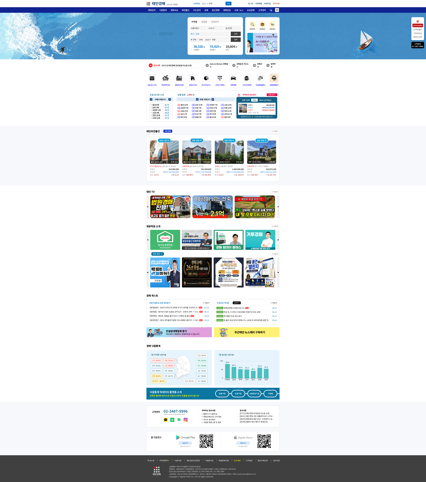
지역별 (194, 21)
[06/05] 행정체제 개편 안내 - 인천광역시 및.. (256, 419)
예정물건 (185, 10)
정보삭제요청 (263, 460)
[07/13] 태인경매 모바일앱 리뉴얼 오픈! (255, 413)
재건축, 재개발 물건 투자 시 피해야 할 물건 (170, 316)
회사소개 (151, 460)
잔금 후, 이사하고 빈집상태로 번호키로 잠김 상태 (238, 312)
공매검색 (215, 21)
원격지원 (276, 3)
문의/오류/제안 (417, 25)
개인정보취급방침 (193, 460)
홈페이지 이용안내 (210, 413)
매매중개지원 (224, 460)
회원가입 (267, 3)
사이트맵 (276, 460)
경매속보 (174, 10)
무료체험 (258, 3)
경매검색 (151, 10)
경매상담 (227, 10)
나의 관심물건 (418, 29)
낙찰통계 (163, 10)
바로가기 (185, 443)
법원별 (204, 21)
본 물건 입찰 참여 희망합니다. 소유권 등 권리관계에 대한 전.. (243, 320)
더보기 (276, 131)
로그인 (250, 3)
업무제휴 (237, 460)
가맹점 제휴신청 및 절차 (212, 422)
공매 (206, 10)
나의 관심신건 (418, 33)
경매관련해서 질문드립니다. (231, 308)
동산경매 (215, 10)
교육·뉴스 (238, 10)
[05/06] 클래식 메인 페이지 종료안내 (253, 421)
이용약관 (178, 460)
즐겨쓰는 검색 (418, 37)
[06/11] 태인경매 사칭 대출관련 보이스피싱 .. (257, 416)
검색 (228, 3)
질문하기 (237, 303)
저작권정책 (164, 460)
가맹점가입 (209, 460)
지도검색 (197, 10)
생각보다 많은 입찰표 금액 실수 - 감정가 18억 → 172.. (174, 311)
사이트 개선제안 (209, 419)
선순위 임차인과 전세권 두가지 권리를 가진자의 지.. (174, 307)
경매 (194, 39)
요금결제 (250, 10)
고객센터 (262, 10)
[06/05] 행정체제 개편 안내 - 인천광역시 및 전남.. (180, 65)
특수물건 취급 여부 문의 (229, 316)
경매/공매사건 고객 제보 (212, 416)
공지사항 (157, 65)
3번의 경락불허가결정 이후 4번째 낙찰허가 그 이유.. (174, 320)
